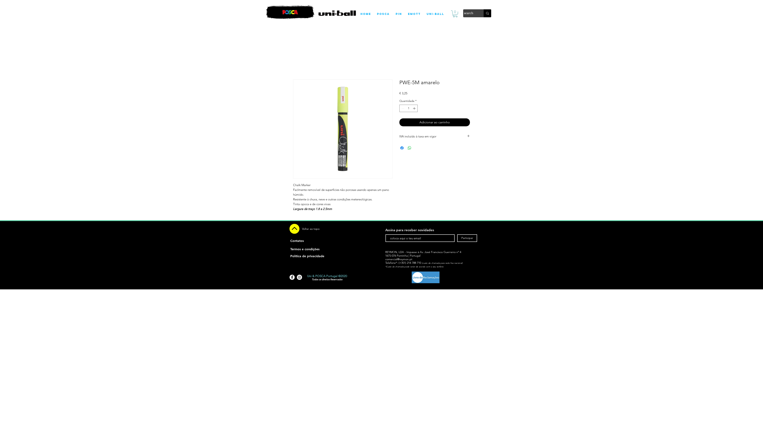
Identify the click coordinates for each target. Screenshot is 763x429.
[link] (455, 13)
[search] (487, 13)
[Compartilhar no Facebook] (402, 148)
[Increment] (414, 108)
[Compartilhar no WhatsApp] (409, 148)
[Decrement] (402, 108)
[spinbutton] (408, 108)
